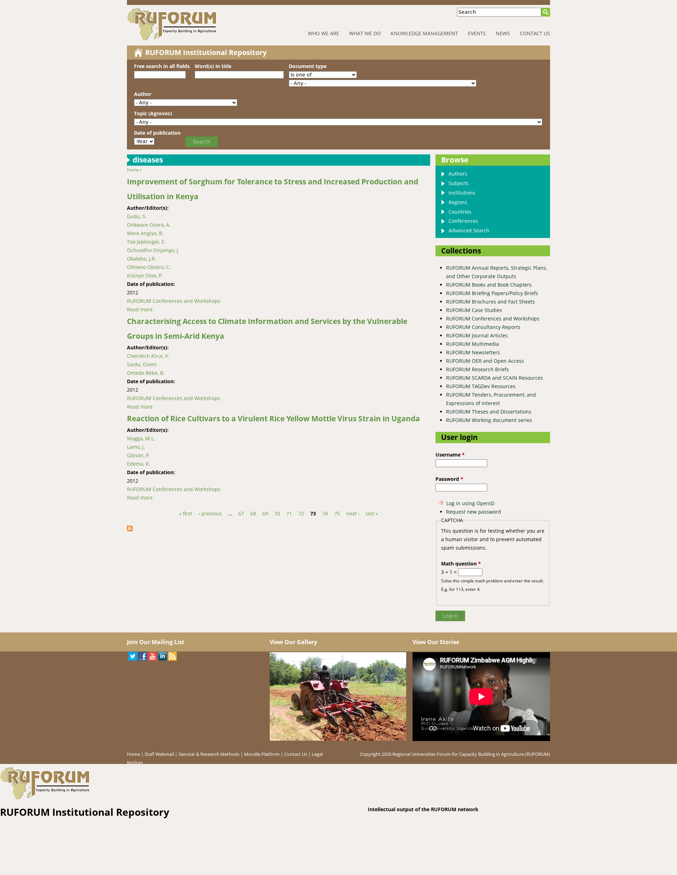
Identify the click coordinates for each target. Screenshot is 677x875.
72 (301, 513)
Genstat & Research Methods (208, 754)
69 (265, 513)
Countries (460, 211)
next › (352, 513)
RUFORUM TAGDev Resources (481, 386)
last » (372, 513)
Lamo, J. (136, 446)
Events (477, 33)
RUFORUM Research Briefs (477, 369)
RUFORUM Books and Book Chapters (489, 284)
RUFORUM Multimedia (472, 344)
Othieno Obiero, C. (149, 267)
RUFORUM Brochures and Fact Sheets (490, 301)
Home (133, 170)
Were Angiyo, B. (145, 233)
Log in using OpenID (470, 503)
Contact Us (535, 33)
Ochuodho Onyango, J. (153, 250)
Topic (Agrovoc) (153, 113)
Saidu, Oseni (142, 364)
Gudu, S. (137, 216)
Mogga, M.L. (141, 438)
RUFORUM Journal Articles (477, 335)
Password (449, 479)
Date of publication (157, 132)
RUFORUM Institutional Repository (206, 52)
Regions (458, 202)
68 (253, 513)
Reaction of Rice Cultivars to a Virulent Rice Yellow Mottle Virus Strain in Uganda (273, 418)
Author (142, 94)
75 (337, 513)
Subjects (459, 183)
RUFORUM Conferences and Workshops (173, 301)
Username (450, 454)
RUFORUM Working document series (489, 420)
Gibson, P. (138, 455)
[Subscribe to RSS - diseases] (132, 529)
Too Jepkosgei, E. (146, 241)
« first (185, 513)
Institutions (462, 192)
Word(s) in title (213, 66)
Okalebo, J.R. (141, 258)
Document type (308, 66)
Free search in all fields (162, 66)
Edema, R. (138, 463)
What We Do (365, 33)
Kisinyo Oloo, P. (144, 275)
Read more (140, 309)
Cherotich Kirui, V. (148, 356)
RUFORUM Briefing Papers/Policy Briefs (492, 293)
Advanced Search (469, 230)
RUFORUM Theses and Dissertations (488, 411)
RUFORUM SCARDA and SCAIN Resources (494, 377)
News (503, 33)
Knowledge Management (424, 33)
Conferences (463, 221)
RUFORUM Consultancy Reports (483, 327)
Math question (461, 563)
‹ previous (210, 513)
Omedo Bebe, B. (146, 372)
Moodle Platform (262, 754)
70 (277, 513)
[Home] (194, 24)
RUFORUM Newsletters (473, 352)
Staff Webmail (159, 754)
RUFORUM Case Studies (474, 310)
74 (325, 513)
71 (289, 513)
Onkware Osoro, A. (149, 224)
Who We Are (323, 33)
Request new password (473, 511)
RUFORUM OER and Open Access (485, 360)
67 (241, 513)
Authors (458, 173)
